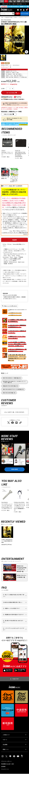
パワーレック (6, 295)
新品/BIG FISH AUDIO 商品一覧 (10, 386)
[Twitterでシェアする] (8, 422)
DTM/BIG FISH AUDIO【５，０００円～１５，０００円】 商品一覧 (14, 382)
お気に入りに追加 (8, 114)
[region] (14, 536)
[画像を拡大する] (26, 52)
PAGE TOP (15, 678)
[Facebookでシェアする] (12, 422)
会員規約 (3, 766)
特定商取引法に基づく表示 (7, 763)
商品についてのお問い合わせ (10, 306)
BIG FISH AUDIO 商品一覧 (9, 392)
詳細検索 (17, 13)
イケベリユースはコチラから (14, 624)
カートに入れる (11, 93)
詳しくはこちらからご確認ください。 (14, 617)
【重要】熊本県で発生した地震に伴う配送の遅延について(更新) (14, 4)
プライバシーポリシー (6, 761)
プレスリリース (5, 769)
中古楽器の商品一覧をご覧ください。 (14, 611)
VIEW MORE (14, 469)
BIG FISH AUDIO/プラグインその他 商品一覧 (13, 389)
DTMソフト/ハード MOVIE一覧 (21, 576)
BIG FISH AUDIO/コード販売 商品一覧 (12, 378)
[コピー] (20, 422)
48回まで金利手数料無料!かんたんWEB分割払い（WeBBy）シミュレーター (16, 103)
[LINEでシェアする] (16, 422)
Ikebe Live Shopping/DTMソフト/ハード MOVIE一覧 (21, 568)
